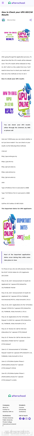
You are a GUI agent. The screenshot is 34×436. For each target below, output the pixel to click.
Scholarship (22, 409)
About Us (5, 407)
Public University (8, 420)
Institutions (22, 411)
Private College (7, 422)
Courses (21, 407)
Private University (8, 418)
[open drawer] (3, 2)
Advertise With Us (8, 411)
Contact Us (6, 409)
